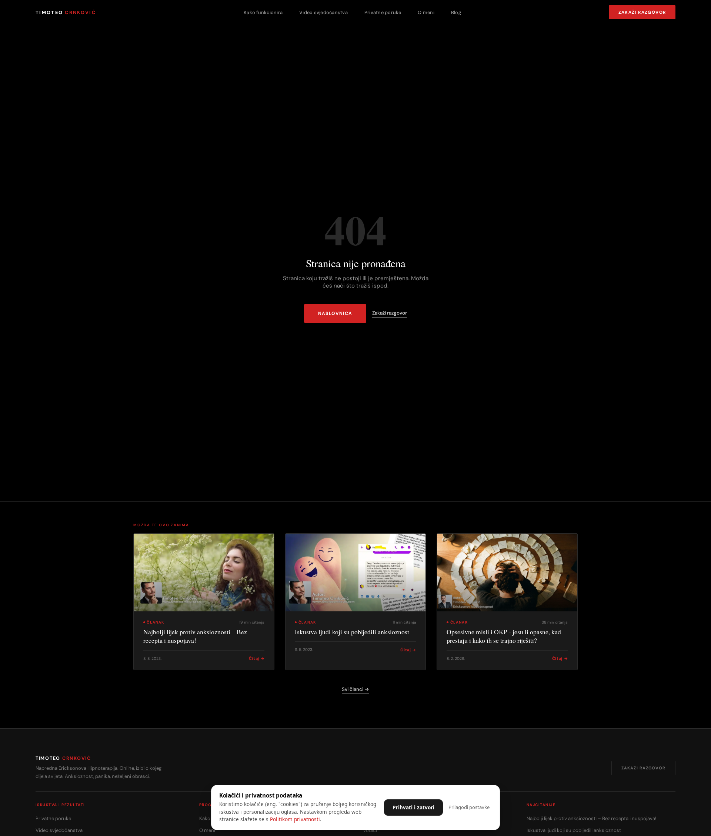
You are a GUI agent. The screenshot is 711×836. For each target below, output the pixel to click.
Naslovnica (335, 313)
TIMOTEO (66, 12)
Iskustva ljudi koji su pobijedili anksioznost (352, 631)
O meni (426, 12)
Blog (456, 12)
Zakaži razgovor (642, 12)
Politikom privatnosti (295, 819)
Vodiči (370, 830)
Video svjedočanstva (323, 12)
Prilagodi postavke (469, 807)
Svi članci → (355, 689)
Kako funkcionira (263, 12)
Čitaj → (257, 658)
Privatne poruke (382, 12)
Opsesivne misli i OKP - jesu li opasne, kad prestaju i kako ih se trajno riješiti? (504, 636)
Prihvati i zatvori (413, 807)
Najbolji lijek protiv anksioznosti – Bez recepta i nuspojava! (195, 636)
